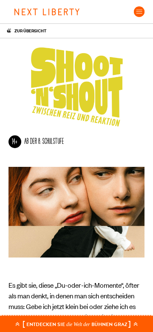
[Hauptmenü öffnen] (139, 11)
